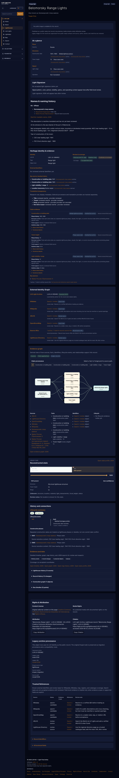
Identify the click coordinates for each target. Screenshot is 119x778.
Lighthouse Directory (39, 419)
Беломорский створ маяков (58, 56)
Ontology (62, 774)
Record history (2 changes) (42, 576)
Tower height (107, 365)
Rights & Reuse (40, 614)
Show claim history (38, 227)
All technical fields (40, 745)
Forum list (69, 774)
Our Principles (46, 771)
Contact (110, 771)
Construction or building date (43, 365)
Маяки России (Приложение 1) (45, 113)
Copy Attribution (38, 632)
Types (56, 774)
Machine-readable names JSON (41, 117)
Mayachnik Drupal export (43, 111)
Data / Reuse (36, 774)
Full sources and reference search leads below (64, 282)
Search (20, 14)
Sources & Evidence (47, 774)
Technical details (37, 230)
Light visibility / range (96, 365)
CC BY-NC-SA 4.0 (42, 764)
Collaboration (102, 771)
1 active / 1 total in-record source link (59, 330)
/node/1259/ (36, 662)
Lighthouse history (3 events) (43, 570)
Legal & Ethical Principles (58, 771)
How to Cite (86, 771)
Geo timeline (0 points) (41, 587)
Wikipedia (35, 427)
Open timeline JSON (36, 566)
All (32, 365)
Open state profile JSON (106, 460)
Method (29, 774)
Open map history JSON (66, 566)
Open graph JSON (51, 566)
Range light (107, 4)
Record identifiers (40, 739)
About (28, 771)
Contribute (94, 771)
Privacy (69, 771)
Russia (113, 4)
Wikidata (34, 424)
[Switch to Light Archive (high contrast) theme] (2, 8)
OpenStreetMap (37, 421)
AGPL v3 (35, 762)
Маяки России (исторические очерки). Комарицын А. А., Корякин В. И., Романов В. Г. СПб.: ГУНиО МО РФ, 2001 (41, 443)
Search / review (52, 301)
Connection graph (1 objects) (43, 582)
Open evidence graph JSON (39, 452)
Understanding (36, 771)
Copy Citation (78, 632)
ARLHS (34, 416)
